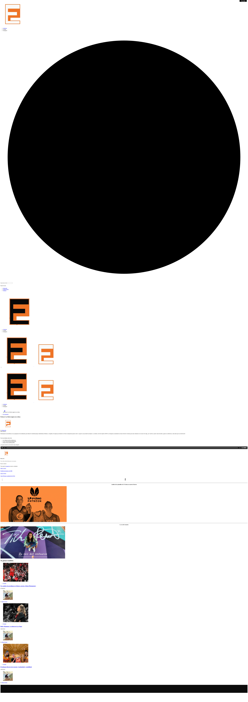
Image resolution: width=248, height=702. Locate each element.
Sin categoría (5, 414)
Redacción (4, 430)
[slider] (245, 447)
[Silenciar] (242, 447)
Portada (4, 583)
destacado (5, 288)
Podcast (4, 290)
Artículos (5, 28)
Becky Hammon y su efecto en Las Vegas (11, 626)
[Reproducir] (2, 447)
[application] (124, 447)
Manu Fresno (4, 601)
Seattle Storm (6, 289)
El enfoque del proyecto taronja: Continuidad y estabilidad (16, 667)
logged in (8, 466)
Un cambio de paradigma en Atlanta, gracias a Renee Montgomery (18, 586)
